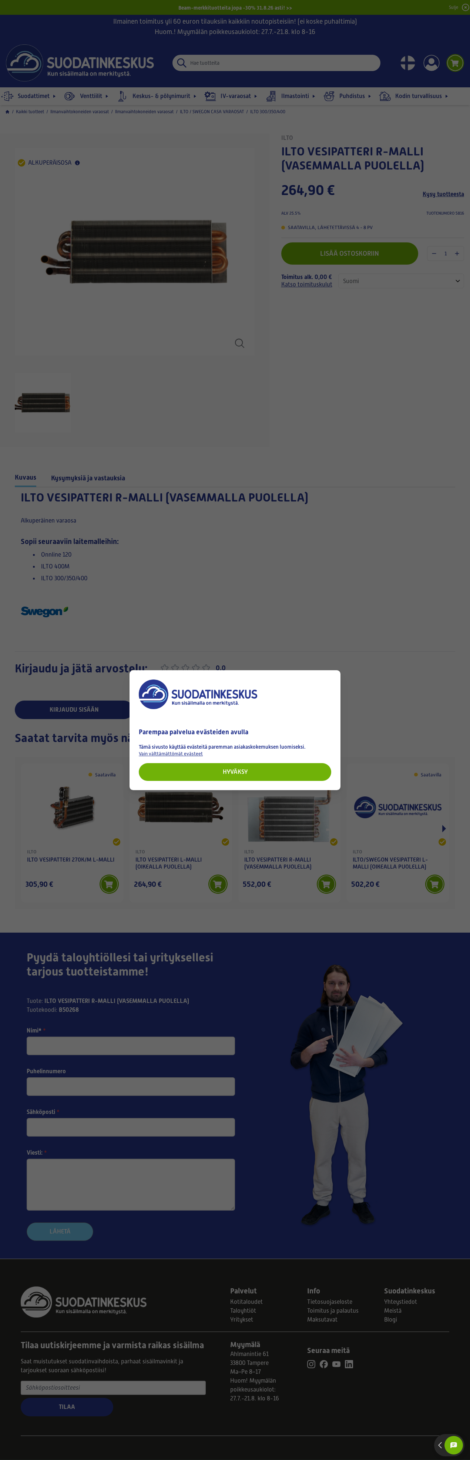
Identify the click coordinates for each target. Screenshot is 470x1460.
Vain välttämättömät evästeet (171, 753)
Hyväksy (235, 771)
